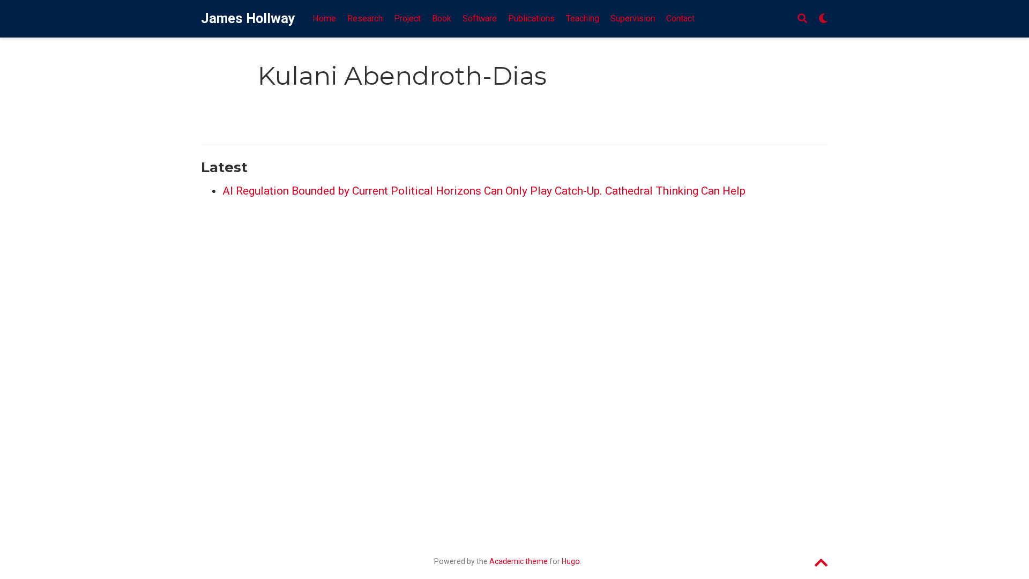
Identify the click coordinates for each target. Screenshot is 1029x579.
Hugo (571, 561)
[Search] (802, 19)
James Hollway (248, 18)
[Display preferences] (823, 19)
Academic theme (518, 561)
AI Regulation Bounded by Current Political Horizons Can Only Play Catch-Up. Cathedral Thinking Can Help (483, 190)
